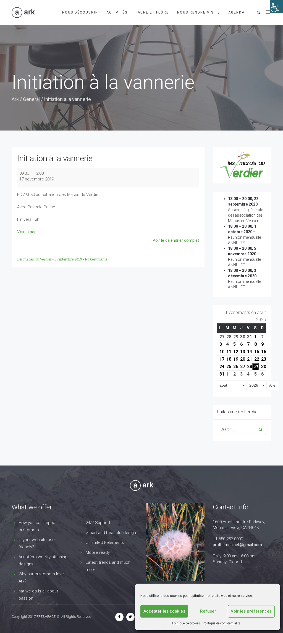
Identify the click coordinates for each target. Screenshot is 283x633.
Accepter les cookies (164, 611)
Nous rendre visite (198, 12)
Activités (116, 12)
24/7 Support (98, 522)
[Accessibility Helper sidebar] (276, 6)
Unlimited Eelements (105, 542)
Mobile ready (98, 552)
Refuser (208, 611)
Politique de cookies (186, 623)
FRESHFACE (46, 617)
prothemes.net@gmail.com (237, 544)
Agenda (236, 12)
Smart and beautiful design (111, 532)
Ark (15, 99)
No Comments (96, 259)
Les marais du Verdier (35, 259)
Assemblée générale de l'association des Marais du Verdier (245, 215)
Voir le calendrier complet (176, 240)
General (31, 99)
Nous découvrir (80, 12)
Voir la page (28, 231)
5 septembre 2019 (68, 259)
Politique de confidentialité (221, 623)
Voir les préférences (251, 611)
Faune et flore (152, 12)
